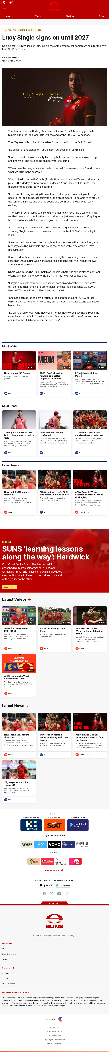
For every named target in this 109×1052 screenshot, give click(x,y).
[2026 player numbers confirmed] (55, 433)
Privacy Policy (68, 936)
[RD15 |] (55, 374)
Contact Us (54, 1027)
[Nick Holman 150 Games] (19, 374)
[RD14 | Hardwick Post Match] (90, 374)
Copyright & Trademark (54, 1039)
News (7, 16)
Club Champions (9, 954)
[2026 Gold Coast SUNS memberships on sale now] (90, 433)
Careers (5, 973)
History (5, 959)
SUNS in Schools (9, 984)
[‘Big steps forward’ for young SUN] (19, 781)
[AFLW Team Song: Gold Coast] (54, 629)
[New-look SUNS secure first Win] (19, 492)
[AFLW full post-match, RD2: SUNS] (19, 629)
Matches (70, 16)
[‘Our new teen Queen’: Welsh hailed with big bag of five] (90, 629)
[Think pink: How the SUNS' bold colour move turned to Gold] (19, 433)
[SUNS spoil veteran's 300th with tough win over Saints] (55, 492)
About (4, 949)
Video (38, 16)
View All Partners (53, 870)
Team (101, 16)
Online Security (54, 1044)
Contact (5, 978)
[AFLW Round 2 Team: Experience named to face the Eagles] (90, 492)
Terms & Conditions (54, 1031)
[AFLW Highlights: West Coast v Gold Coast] (19, 675)
